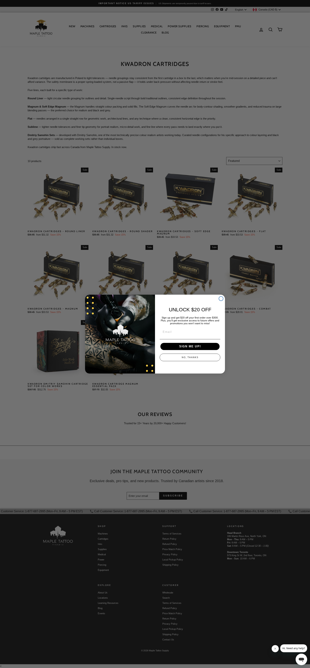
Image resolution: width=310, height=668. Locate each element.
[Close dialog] (221, 298)
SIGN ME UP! (190, 346)
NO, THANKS (190, 357)
